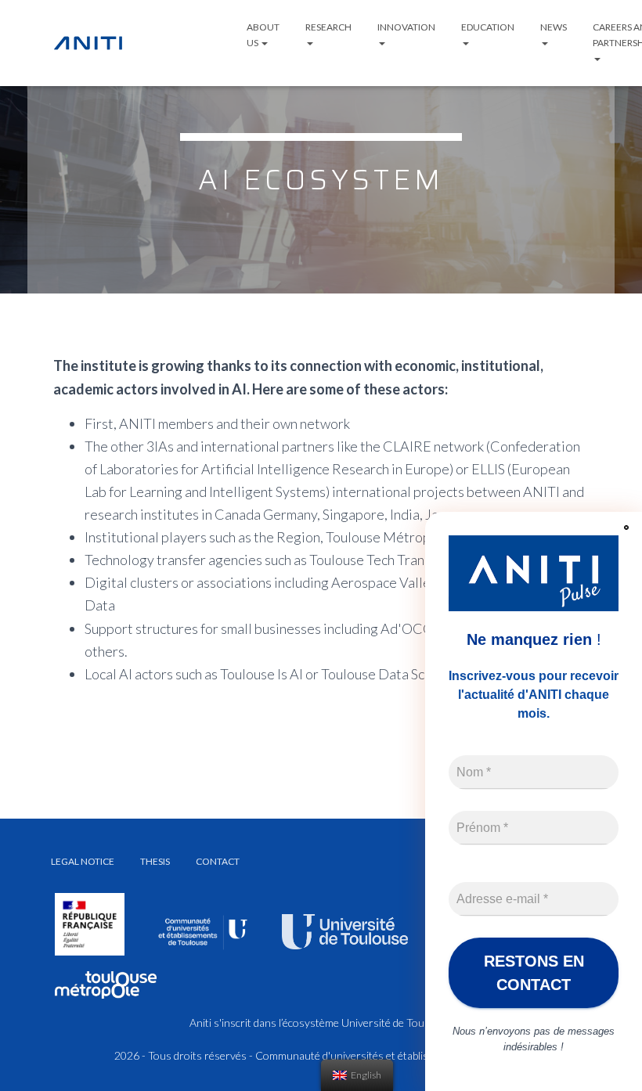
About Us (263, 35)
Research (328, 27)
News (553, 27)
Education (487, 27)
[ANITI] (88, 43)
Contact (218, 861)
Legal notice (82, 861)
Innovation (406, 27)
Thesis (155, 861)
